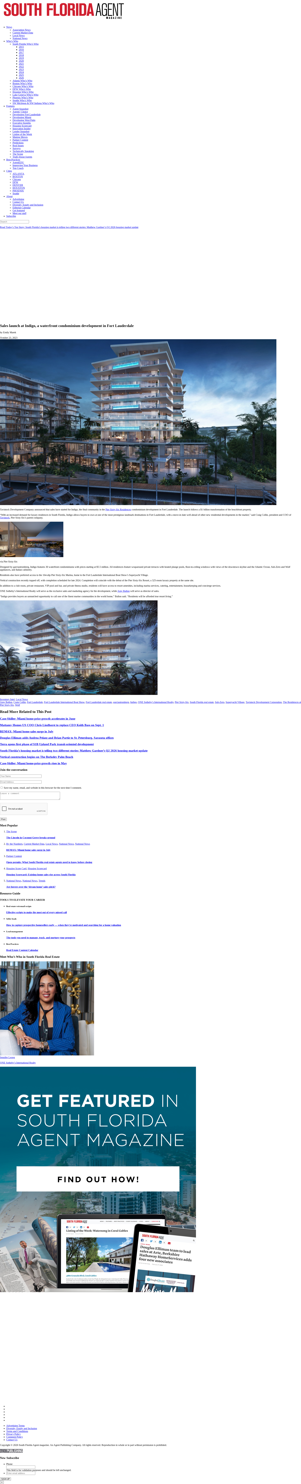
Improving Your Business (25, 165)
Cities (9, 171)
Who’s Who (12, 41)
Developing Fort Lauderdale (27, 114)
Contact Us (18, 202)
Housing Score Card (16, 868)
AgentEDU (18, 162)
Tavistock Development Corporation (264, 702)
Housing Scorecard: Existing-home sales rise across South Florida (41, 874)
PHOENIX (18, 190)
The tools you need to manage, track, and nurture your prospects (40, 937)
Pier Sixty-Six (182, 702)
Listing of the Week (22, 134)
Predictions (18, 142)
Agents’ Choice (20, 111)
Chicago (17, 179)
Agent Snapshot (20, 109)
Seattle (16, 193)
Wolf (17, 705)
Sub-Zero (219, 702)
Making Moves (20, 137)
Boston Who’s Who (22, 83)
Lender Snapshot (21, 131)
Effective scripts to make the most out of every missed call (36, 912)
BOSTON (18, 176)
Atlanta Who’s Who (22, 80)
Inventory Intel (7, 699)
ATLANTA (18, 173)
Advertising (18, 199)
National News (20, 38)
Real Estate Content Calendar (22, 950)
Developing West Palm (24, 120)
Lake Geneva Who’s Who (25, 94)
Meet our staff (19, 213)
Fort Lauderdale (35, 702)
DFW (15, 182)
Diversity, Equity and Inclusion (28, 204)
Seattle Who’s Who (22, 100)
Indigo (133, 702)
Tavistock (5, 517)
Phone (9, 1464)
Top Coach (18, 168)
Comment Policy (14, 1437)
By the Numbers (14, 844)
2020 (21, 61)
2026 (21, 77)
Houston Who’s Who (23, 92)
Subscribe (11, 216)
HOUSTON (19, 188)
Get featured (19, 210)
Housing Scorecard (22, 125)
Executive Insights (22, 123)
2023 (21, 69)
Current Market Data (23, 32)
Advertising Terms (15, 1425)
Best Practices (13, 159)
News (9, 27)
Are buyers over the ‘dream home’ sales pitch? (30, 887)
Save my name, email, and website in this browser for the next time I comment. (43, 787)
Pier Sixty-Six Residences (118, 509)
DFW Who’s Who (22, 89)
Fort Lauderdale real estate (99, 702)
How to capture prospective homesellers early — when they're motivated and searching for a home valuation (63, 925)
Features (10, 106)
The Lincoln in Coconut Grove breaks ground (30, 837)
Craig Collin (19, 702)
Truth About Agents (22, 157)
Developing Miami (22, 117)
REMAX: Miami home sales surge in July (28, 850)
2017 (21, 52)
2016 (21, 49)
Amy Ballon (123, 591)
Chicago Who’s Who (23, 86)
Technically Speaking (23, 151)
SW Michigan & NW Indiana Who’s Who (33, 103)
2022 (21, 66)
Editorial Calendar (22, 207)
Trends (42, 880)
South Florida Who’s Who (26, 44)
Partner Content (20, 140)
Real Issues (18, 145)
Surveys (17, 148)
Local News (19, 35)
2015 (21, 46)
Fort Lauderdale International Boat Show (64, 702)
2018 (21, 55)
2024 (21, 72)
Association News (22, 30)
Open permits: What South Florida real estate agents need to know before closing (49, 862)
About (9, 196)
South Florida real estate (202, 702)
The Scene (18, 154)
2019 (21, 58)
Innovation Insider (22, 128)
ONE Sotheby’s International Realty (156, 702)
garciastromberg (121, 702)
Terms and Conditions (17, 1431)
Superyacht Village (235, 702)
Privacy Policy (13, 1434)
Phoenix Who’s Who (23, 97)
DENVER (18, 185)
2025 (21, 75)
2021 (21, 63)
